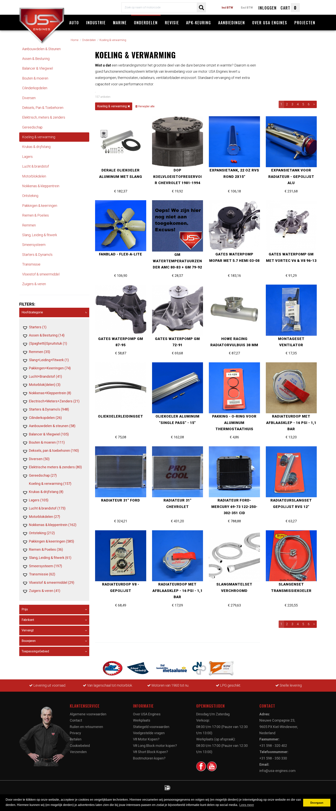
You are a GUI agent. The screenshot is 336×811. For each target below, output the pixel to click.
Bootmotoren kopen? (149, 758)
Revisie (172, 22)
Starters (37, 327)
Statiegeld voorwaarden (151, 727)
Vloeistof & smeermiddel (41, 274)
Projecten (304, 22)
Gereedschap (32, 127)
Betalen (75, 739)
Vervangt (28, 630)
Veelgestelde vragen (149, 733)
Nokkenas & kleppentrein (40, 186)
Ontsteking (30, 196)
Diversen (29, 98)
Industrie (96, 22)
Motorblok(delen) (44, 385)
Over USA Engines (269, 22)
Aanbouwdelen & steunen (52, 426)
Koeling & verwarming (38, 137)
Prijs (25, 609)
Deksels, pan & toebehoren (54, 450)
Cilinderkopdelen (34, 88)
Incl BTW (227, 7)
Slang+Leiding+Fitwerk (49, 360)
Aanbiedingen (231, 22)
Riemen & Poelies (35, 215)
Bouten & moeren (35, 78)
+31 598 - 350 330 (273, 758)
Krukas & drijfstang (36, 147)
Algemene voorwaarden (88, 714)
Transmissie (31, 264)
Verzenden (78, 752)
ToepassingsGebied (35, 651)
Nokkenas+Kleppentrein (50, 393)
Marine (120, 22)
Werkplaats (141, 720)
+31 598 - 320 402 (273, 746)
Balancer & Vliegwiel (37, 68)
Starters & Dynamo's (37, 255)
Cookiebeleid (80, 746)
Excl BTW (247, 7)
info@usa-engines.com (277, 771)
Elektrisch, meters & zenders (43, 117)
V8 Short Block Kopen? (150, 752)
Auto (74, 22)
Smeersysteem (34, 245)
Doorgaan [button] (316, 802)
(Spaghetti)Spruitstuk (48, 343)
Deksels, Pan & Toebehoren (42, 108)
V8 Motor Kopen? (146, 739)
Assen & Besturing (36, 59)
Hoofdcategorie (32, 312)
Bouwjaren (29, 641)
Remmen (29, 225)
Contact (76, 720)
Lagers (27, 157)
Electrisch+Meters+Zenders (54, 401)
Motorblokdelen (34, 176)
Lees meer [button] (246, 805)
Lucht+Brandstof (45, 376)
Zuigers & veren (34, 284)
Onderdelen (146, 22)
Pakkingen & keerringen (39, 206)
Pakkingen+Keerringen (50, 368)
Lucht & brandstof (35, 166)
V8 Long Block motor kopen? (155, 746)
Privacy (75, 733)
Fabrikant (28, 620)
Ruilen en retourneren (86, 727)
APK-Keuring (198, 22)
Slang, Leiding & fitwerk (39, 235)
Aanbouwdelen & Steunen (41, 49)
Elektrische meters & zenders (55, 467)
